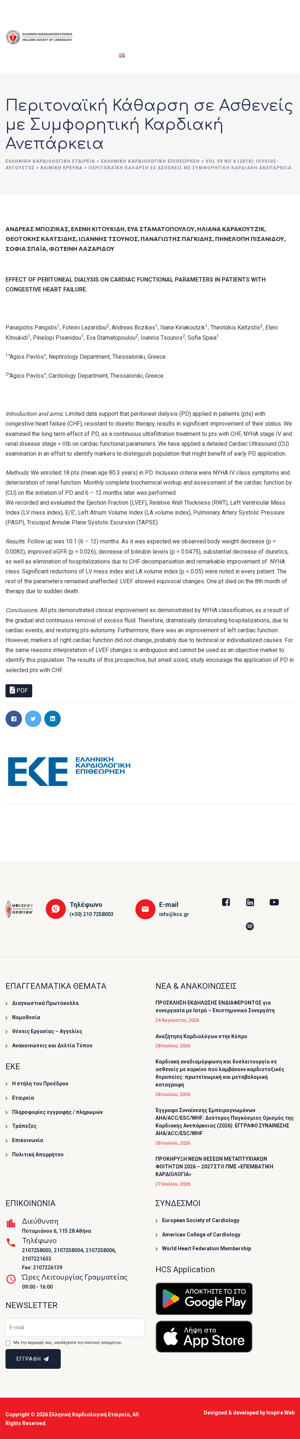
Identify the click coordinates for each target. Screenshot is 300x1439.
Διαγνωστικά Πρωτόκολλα (45, 1003)
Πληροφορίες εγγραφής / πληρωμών (57, 1112)
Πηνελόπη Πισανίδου (249, 238)
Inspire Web (280, 1413)
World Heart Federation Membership (206, 1248)
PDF (21, 690)
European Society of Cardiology (200, 1220)
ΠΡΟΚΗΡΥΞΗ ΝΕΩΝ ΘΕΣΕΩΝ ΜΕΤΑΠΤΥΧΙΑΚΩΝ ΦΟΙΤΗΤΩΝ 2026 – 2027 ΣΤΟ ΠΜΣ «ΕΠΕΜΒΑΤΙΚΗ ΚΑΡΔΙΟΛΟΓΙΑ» (214, 1166)
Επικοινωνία (27, 1140)
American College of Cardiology (201, 1235)
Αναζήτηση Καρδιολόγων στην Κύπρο (201, 1036)
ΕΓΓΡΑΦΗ (29, 1359)
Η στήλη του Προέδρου (40, 1083)
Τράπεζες (24, 1126)
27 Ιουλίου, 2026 (172, 1184)
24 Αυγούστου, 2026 (177, 1020)
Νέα (279, 18)
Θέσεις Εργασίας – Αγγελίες (47, 1031)
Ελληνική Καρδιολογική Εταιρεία (89, 1414)
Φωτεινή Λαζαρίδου (82, 248)
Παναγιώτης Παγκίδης (176, 238)
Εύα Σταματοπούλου (161, 228)
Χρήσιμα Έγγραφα (247, 18)
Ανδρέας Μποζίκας (36, 228)
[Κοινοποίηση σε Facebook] (13, 719)
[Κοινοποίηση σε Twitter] (33, 719)
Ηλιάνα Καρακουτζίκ (231, 228)
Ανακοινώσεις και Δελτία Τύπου (52, 1045)
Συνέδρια (127, 18)
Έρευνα (202, 18)
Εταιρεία (92, 18)
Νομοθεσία (26, 1017)
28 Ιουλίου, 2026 (172, 1045)
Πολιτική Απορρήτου (38, 1154)
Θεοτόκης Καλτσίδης (40, 238)
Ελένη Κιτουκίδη (98, 228)
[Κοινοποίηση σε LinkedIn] (52, 719)
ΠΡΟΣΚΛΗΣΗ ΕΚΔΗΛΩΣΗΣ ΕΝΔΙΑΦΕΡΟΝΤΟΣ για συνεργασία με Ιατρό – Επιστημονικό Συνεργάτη (215, 1006)
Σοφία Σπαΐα (25, 248)
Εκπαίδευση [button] (166, 18)
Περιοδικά (94, 55)
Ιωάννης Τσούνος (108, 238)
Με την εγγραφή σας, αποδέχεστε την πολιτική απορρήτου (67, 1342)
